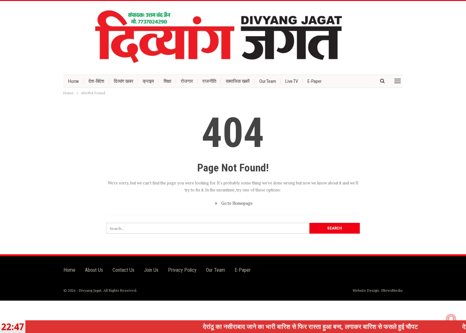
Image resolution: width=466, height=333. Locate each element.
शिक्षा (168, 81)
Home (73, 81)
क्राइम (148, 81)
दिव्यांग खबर (123, 81)
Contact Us (123, 270)
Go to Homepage (236, 203)
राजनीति (209, 81)
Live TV (291, 81)
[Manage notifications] (451, 319)
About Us (94, 270)
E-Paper (314, 81)
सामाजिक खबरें (238, 81)
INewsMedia (392, 290)
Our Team (267, 81)
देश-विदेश (96, 81)
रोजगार (187, 81)
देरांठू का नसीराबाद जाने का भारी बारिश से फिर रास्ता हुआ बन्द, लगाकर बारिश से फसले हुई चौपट (299, 326)
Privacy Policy (182, 270)
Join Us (151, 270)
